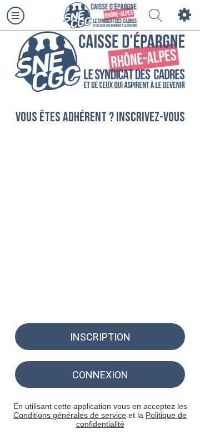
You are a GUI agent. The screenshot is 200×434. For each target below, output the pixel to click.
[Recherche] (155, 15)
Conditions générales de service (69, 415)
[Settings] (184, 15)
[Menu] (15, 15)
